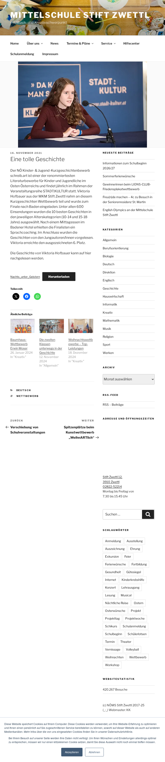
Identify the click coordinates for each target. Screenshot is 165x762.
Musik (107, 328)
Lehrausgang (130, 587)
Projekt (136, 610)
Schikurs (111, 626)
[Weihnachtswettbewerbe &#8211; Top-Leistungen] (80, 326)
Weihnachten (114, 657)
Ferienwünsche (115, 564)
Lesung (110, 595)
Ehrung (135, 549)
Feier (127, 556)
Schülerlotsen (137, 634)
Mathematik (111, 320)
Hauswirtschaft (113, 296)
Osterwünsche (115, 610)
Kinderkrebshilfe (133, 580)
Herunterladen (58, 276)
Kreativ (108, 312)
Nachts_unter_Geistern (25, 276)
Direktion (109, 272)
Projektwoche (135, 618)
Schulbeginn (113, 634)
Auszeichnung (115, 549)
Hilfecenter (131, 43)
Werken (108, 353)
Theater (125, 641)
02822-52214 (112, 486)
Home (14, 43)
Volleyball (132, 649)
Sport (106, 344)
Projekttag (112, 618)
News (54, 43)
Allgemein (109, 240)
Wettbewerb (27, 396)
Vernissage (112, 649)
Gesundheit (113, 572)
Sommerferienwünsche (119, 176)
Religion (108, 336)
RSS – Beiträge (113, 404)
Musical (126, 595)
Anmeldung (113, 541)
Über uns (33, 43)
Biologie (108, 256)
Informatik (110, 304)
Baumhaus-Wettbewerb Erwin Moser (19, 344)
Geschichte (110, 288)
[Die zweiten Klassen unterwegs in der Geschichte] (51, 326)
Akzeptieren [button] (72, 752)
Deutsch (23, 390)
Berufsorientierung (115, 248)
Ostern (138, 603)
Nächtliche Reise (116, 603)
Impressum (50, 54)
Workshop (112, 665)
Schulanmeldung (22, 54)
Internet (110, 580)
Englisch (108, 280)
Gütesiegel (133, 572)
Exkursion (112, 556)
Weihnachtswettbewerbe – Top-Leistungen (80, 344)
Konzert (110, 587)
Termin (110, 641)
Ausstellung (135, 541)
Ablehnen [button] (94, 752)
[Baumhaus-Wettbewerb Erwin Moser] (22, 326)
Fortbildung (139, 564)
